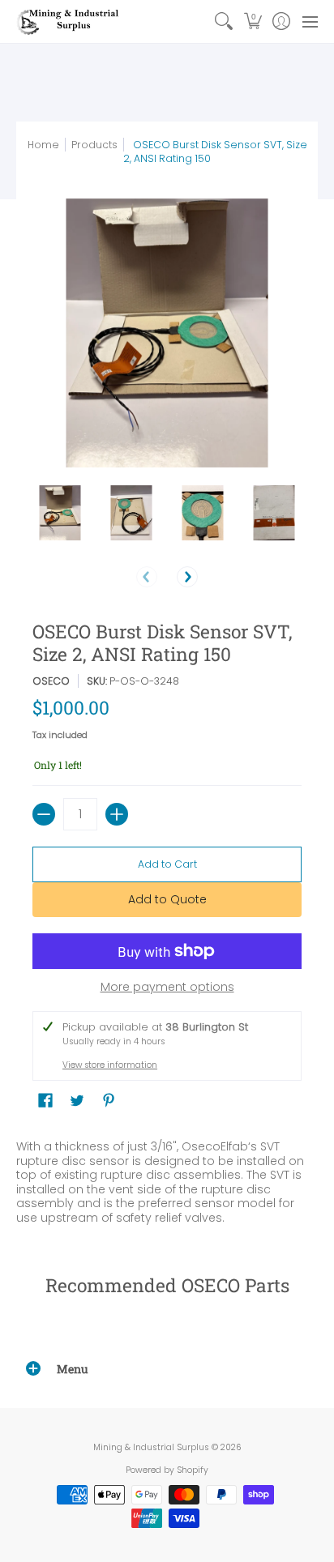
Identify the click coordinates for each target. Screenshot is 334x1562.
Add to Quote (167, 899)
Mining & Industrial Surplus (151, 1447)
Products (94, 145)
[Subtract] (43, 814)
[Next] (187, 576)
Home (43, 145)
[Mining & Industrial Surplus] (69, 21)
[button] (252, 21)
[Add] (116, 814)
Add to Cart (167, 864)
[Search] (224, 21)
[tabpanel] (167, 1178)
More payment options (167, 987)
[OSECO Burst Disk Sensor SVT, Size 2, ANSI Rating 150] (60, 512)
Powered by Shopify (167, 1470)
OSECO (51, 681)
